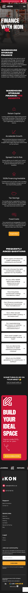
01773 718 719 (9, 491)
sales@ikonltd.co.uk (11, 486)
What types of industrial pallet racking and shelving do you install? (13, 260)
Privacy (4, 540)
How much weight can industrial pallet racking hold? (13, 337)
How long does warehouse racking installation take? (13, 293)
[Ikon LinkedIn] (5, 583)
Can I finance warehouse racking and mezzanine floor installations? (13, 304)
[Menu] (24, 6)
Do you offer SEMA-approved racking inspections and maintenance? (13, 282)
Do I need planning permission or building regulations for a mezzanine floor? (13, 326)
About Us (4, 516)
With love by (13, 586)
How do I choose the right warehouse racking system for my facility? (13, 270)
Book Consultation (6, 503)
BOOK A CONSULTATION (12, 456)
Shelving (4, 520)
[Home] (9, 478)
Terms (4, 538)
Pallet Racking (5, 518)
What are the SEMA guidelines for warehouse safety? (13, 359)
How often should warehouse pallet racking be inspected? (13, 314)
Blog (3, 527)
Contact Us (5, 505)
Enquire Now (14, 234)
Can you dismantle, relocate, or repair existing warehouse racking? (13, 348)
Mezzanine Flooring (7, 525)
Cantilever (4, 523)
